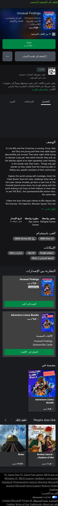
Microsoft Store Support (28, 485)
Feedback (40, 478)
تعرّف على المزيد (40, 89)
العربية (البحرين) (49, 493)
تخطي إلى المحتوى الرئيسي (44, 1)
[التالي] (5, 420)
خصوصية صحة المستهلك (45, 500)
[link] (42, 391)
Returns (46, 485)
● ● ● (7, 56)
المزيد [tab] (12, 101)
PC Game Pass (12, 474)
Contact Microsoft (11, 500)
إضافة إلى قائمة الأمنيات (33, 56)
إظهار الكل (20, 419)
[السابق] (12, 420)
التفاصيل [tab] (46, 101)
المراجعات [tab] (29, 101)
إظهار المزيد (50, 208)
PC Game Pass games (31, 474)
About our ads (50, 504)
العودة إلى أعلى (29, 303)
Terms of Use (22, 504)
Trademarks (36, 504)
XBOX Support (26, 478)
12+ (42, 70)
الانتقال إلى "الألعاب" (29, 351)
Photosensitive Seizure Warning (30, 482)
